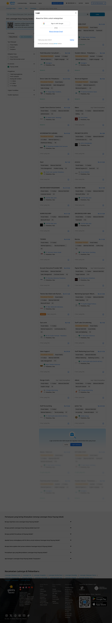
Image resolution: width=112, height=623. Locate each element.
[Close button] (75, 13)
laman (55, 43)
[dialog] (56, 29)
